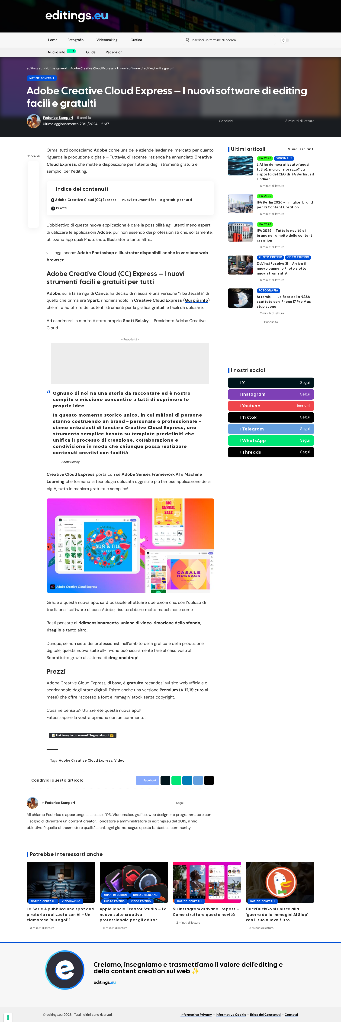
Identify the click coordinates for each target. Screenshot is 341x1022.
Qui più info (196, 300)
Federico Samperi (58, 117)
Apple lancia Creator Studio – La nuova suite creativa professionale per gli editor (133, 914)
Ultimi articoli (248, 149)
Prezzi (61, 208)
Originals (284, 158)
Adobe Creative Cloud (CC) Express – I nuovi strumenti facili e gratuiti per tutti (123, 200)
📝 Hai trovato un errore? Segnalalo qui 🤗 (83, 735)
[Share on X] (245, 121)
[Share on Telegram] (267, 121)
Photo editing (270, 257)
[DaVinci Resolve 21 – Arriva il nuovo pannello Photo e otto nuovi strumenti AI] (240, 265)
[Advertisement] (130, 363)
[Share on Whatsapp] (252, 121)
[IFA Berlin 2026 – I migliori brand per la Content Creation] (240, 203)
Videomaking (71, 901)
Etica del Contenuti (265, 1014)
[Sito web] (188, 802)
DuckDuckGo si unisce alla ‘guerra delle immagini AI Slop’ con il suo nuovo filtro (277, 914)
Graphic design (115, 895)
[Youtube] (271, 406)
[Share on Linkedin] (260, 121)
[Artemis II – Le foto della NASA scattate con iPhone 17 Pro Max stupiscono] (240, 298)
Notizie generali (41, 78)
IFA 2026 (265, 158)
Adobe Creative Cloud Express (85, 760)
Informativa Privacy (196, 1014)
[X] (185, 52)
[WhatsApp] (212, 52)
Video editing (298, 257)
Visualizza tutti (301, 149)
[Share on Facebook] (238, 121)
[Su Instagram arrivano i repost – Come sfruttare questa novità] (207, 882)
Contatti (291, 1014)
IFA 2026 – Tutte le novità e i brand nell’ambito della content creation (284, 236)
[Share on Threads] (274, 121)
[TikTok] (201, 52)
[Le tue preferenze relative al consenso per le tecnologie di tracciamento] (8, 1017)
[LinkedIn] (212, 802)
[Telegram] (206, 52)
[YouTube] (190, 52)
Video (119, 760)
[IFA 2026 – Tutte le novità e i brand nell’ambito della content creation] (240, 232)
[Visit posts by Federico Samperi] (32, 803)
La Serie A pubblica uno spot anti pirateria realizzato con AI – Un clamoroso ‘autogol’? (60, 914)
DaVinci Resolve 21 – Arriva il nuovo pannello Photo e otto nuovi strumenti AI (281, 268)
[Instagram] (196, 52)
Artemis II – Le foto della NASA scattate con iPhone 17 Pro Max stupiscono (284, 302)
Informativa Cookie (231, 1014)
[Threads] (271, 452)
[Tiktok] (271, 417)
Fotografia (268, 290)
